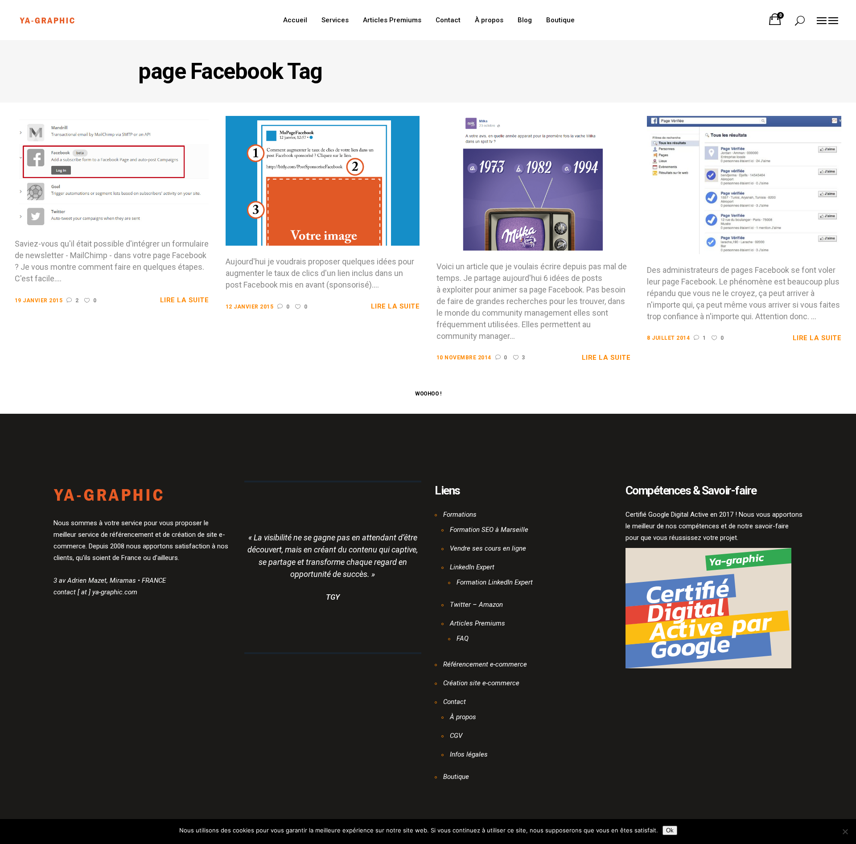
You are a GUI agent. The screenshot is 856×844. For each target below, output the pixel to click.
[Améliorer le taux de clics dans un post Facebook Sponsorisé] (323, 181)
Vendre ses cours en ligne (488, 548)
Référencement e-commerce (485, 664)
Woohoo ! (428, 394)
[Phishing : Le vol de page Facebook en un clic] (744, 185)
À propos (463, 717)
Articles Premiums (477, 623)
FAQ (463, 638)
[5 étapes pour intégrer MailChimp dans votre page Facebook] (112, 172)
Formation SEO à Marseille (489, 530)
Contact (454, 702)
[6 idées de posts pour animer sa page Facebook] (533, 183)
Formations (460, 515)
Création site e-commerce (481, 683)
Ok (670, 830)
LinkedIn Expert (472, 567)
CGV (456, 736)
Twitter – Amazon (476, 605)
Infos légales (469, 754)
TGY (333, 597)
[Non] (844, 831)
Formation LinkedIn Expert (495, 582)
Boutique (456, 777)
